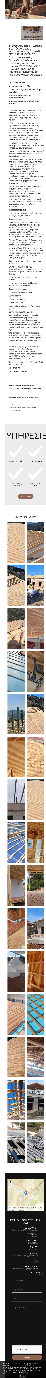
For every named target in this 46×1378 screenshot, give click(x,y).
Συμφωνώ (23, 1376)
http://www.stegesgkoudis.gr (25, 1269)
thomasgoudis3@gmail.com (25, 1256)
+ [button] (10, 1182)
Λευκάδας (33, 1237)
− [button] (10, 1185)
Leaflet (10, 1207)
